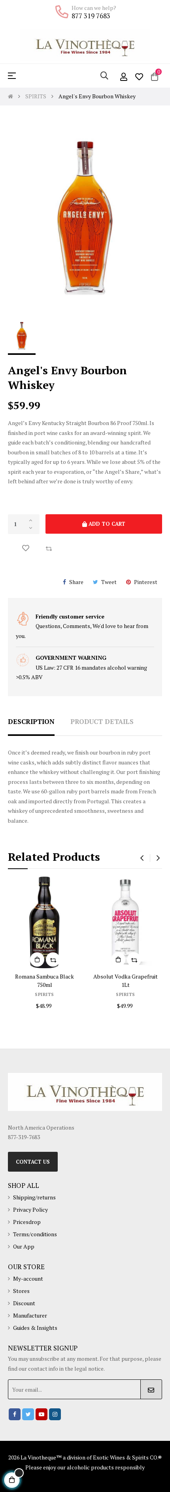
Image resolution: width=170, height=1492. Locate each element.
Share (76, 582)
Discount (24, 1303)
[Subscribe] (151, 1389)
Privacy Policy (30, 1209)
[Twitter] (28, 1414)
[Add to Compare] (49, 548)
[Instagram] (55, 1414)
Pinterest (145, 582)
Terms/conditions (35, 1234)
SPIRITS (62, 986)
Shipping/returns (34, 1197)
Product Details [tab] (102, 721)
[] (55, 959)
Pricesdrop (27, 1222)
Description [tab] (31, 721)
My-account (28, 1278)
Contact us (33, 1161)
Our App (23, 1246)
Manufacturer (30, 1315)
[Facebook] (15, 1414)
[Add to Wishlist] (26, 548)
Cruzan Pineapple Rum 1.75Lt (62, 976)
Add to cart (106, 523)
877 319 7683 (91, 15)
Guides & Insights (35, 1327)
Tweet (109, 582)
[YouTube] (41, 1414)
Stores (21, 1291)
